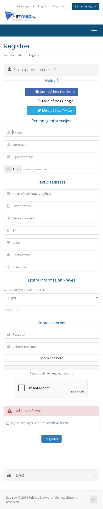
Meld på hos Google (57, 101)
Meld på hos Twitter (57, 110)
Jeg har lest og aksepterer (40, 423)
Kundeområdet (13, 55)
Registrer (58, 6)
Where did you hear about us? (25, 290)
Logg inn (43, 6)
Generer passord (51, 358)
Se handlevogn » (85, 6)
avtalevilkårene (58, 423)
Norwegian (24, 6)
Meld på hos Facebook (57, 91)
